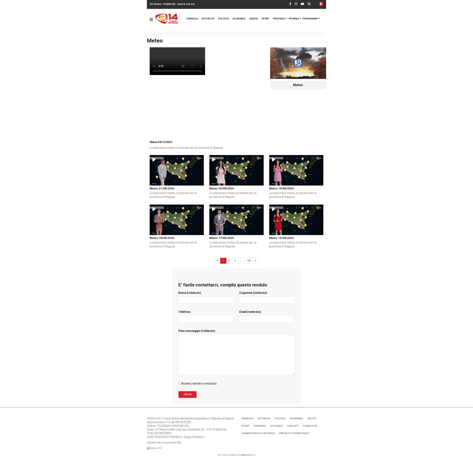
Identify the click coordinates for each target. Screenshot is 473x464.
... (241, 260)
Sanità (253, 18)
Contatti (293, 425)
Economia (239, 18)
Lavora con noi (186, 4)
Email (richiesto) (250, 312)
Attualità (208, 18)
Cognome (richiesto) (253, 293)
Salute (311, 418)
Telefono (184, 312)
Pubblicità (169, 4)
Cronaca (192, 18)
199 (249, 260)
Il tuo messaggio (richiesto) (196, 331)
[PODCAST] (321, 4)
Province (279, 18)
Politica (223, 18)
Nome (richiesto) (189, 293)
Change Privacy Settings (258, 433)
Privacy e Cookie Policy (294, 433)
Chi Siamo (155, 4)
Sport (265, 18)
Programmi (310, 18)
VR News (294, 18)
